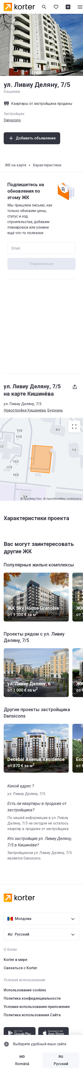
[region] (41, 459)
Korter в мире (15, 959)
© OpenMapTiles (31, 498)
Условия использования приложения (37, 1006)
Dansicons (12, 120)
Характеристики (47, 165)
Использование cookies (25, 990)
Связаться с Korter (20, 968)
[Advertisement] (41, 326)
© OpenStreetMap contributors (62, 498)
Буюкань (55, 410)
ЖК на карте (15, 165)
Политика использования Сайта (32, 1015)
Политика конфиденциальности (32, 998)
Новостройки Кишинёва (25, 410)
